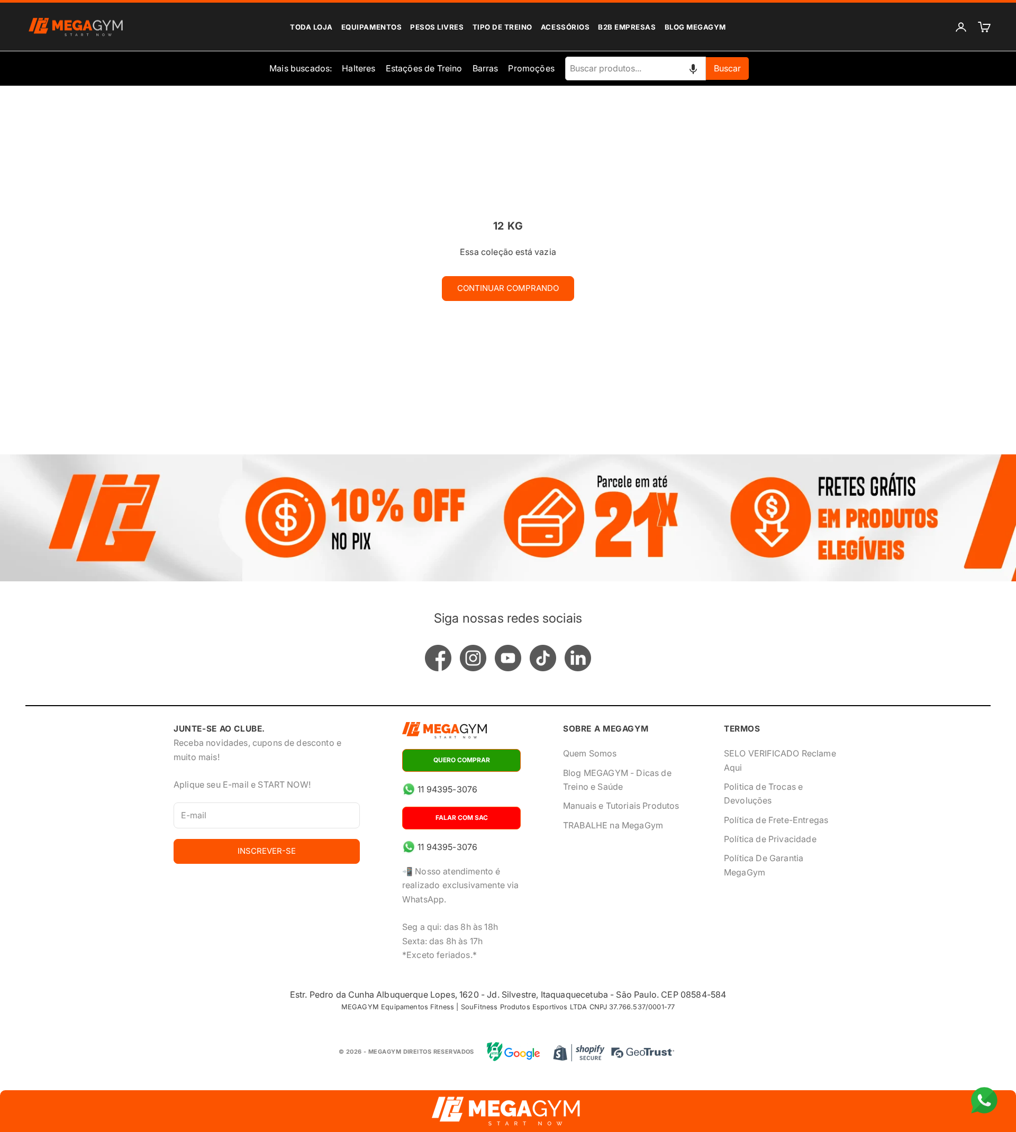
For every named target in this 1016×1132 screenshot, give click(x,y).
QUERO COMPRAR (461, 760)
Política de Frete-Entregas (776, 820)
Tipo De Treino (502, 27)
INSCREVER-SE (267, 851)
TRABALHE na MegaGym (613, 825)
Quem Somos (590, 753)
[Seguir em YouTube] (508, 658)
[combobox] (635, 68)
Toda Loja (311, 27)
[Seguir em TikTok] (543, 658)
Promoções (531, 68)
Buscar (727, 68)
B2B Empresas (627, 27)
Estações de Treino (424, 68)
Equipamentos (371, 27)
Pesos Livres (437, 27)
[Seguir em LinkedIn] (578, 658)
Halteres (358, 68)
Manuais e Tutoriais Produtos (621, 805)
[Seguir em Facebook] (438, 658)
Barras (485, 68)
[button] (693, 68)
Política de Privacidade (770, 839)
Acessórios (565, 27)
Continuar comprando (508, 288)
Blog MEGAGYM (695, 27)
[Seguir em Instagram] (473, 658)
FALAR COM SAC (462, 817)
